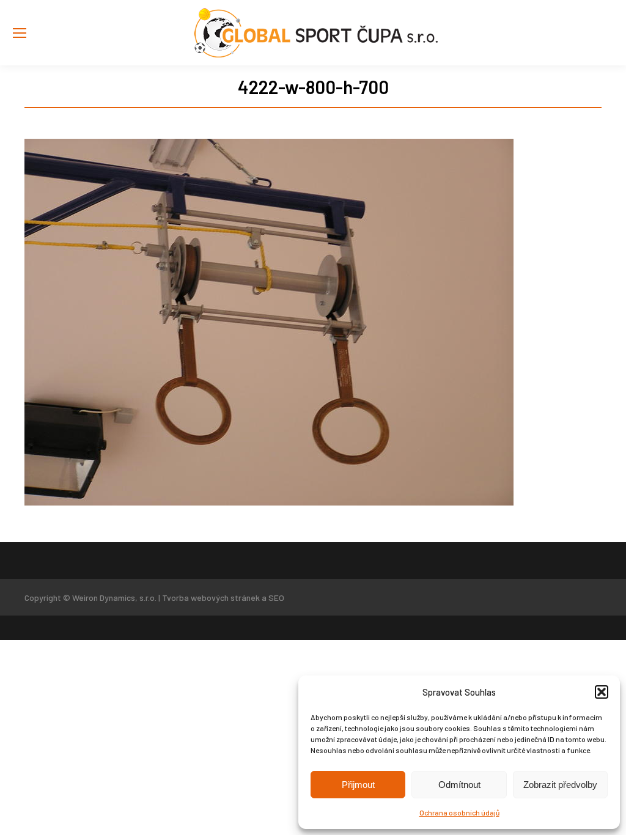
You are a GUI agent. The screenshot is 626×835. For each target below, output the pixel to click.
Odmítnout (459, 784)
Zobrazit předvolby (560, 784)
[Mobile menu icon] (19, 33)
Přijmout (358, 784)
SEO (276, 597)
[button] (601, 692)
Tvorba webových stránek (211, 597)
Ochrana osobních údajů (459, 812)
